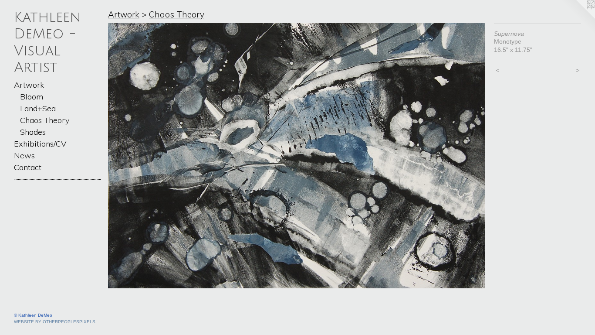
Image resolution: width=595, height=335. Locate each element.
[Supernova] (296, 156)
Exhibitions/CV (40, 144)
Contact (27, 167)
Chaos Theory (44, 120)
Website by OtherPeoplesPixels (54, 321)
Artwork (29, 85)
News (24, 155)
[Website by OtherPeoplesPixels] (577, 17)
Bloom (31, 97)
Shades (33, 132)
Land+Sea (38, 108)
